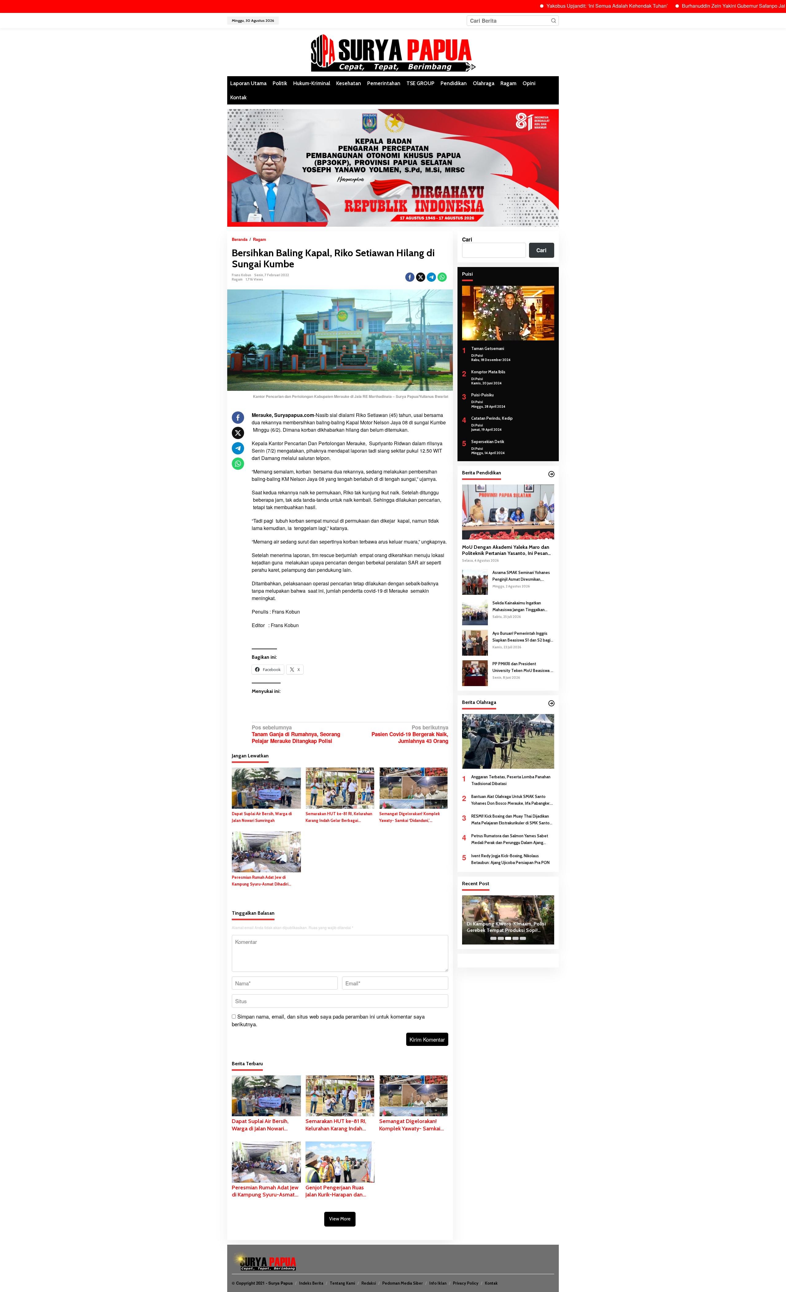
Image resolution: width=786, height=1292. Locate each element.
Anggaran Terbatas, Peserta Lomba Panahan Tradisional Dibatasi (511, 780)
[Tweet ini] (420, 277)
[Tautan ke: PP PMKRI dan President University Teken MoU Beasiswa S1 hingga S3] (475, 672)
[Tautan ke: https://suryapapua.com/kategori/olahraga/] (551, 703)
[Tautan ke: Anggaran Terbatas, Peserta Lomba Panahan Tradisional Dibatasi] (508, 741)
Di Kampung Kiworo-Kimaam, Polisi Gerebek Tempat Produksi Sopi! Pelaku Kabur (506, 927)
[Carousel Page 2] (501, 938)
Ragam (237, 279)
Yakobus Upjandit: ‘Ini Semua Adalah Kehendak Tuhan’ (560, 5)
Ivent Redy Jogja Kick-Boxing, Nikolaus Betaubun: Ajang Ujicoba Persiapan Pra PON (510, 859)
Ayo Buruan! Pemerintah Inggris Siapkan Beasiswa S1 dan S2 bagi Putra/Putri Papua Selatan (521, 636)
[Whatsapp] (442, 277)
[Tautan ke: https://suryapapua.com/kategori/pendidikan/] (551, 474)
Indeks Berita (311, 1283)
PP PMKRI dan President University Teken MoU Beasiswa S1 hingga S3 (523, 667)
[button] (553, 20)
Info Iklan (437, 1283)
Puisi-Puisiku (482, 394)
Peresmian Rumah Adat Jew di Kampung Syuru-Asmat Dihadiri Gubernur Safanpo (260, 881)
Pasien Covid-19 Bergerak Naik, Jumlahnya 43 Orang (410, 734)
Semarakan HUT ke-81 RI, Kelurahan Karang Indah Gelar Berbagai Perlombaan (338, 817)
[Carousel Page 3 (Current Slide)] (508, 938)
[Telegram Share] (431, 277)
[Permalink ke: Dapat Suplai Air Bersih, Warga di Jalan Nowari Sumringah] (266, 788)
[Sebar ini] (409, 277)
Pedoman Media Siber (402, 1283)
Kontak (491, 1283)
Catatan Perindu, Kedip (492, 418)
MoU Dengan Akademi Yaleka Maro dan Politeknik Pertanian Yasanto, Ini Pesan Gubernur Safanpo (505, 550)
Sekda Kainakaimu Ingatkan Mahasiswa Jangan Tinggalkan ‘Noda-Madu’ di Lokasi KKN (518, 606)
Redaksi (368, 1283)
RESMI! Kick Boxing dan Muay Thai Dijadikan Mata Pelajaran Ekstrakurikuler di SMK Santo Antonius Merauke (510, 820)
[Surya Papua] (393, 51)
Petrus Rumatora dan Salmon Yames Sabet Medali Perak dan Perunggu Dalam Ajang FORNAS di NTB (509, 839)
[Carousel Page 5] (523, 938)
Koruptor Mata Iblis (488, 371)
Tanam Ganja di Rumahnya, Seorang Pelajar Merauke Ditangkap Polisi (296, 734)
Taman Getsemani (487, 348)
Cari (467, 239)
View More (340, 1219)
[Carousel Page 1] (493, 938)
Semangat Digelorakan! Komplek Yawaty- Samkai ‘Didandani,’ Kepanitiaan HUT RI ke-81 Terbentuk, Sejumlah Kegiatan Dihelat (413, 817)
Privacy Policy (465, 1283)
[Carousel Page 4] (515, 938)
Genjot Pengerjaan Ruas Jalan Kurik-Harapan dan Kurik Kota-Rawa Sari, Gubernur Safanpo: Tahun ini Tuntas (336, 1191)
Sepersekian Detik (487, 441)
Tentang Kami (342, 1283)
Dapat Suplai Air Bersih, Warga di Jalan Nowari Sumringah (262, 817)
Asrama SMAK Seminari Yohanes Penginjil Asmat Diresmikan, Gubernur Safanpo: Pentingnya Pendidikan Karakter (521, 576)
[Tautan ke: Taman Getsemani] (508, 313)
